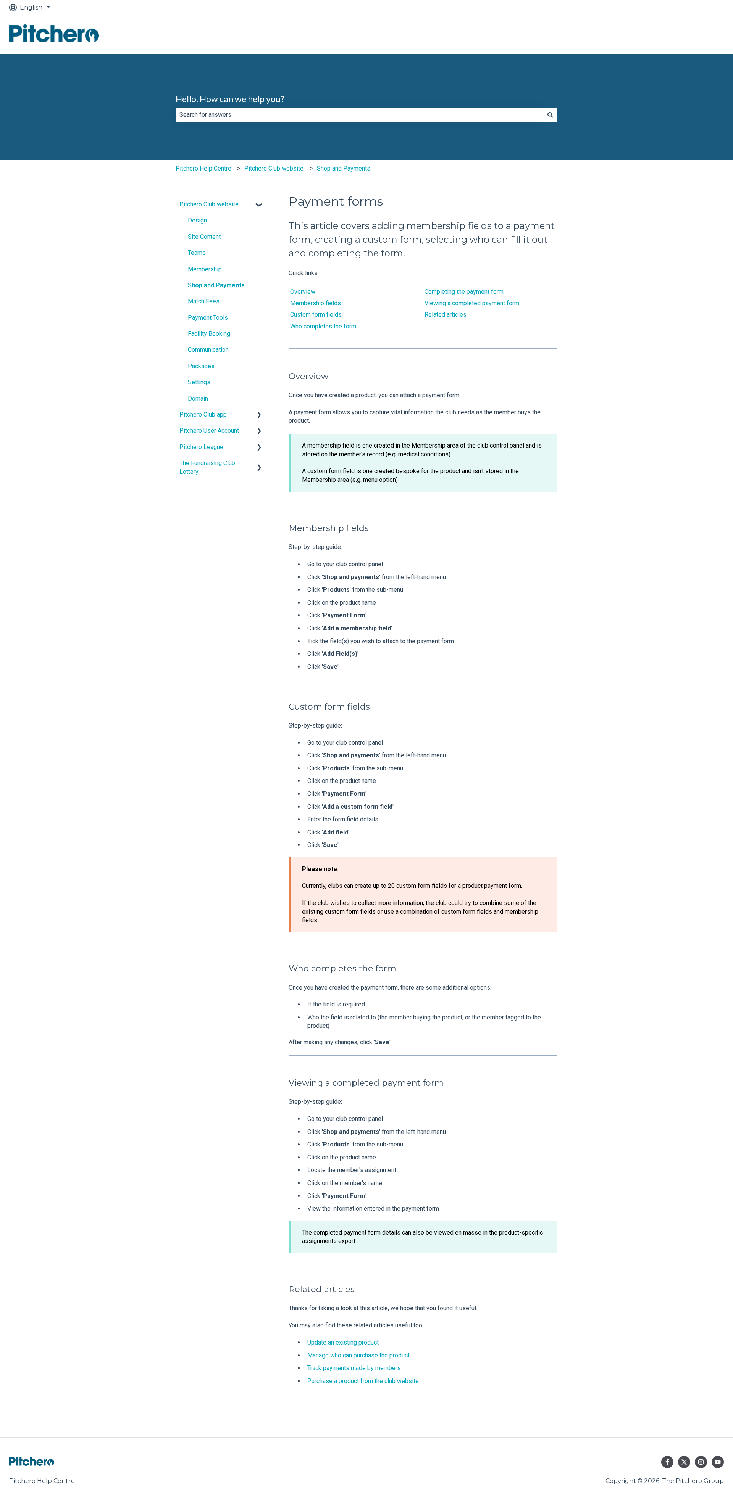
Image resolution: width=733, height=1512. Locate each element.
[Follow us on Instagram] (701, 1462)
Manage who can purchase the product (358, 1355)
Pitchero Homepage (685, 34)
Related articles (446, 314)
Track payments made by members (354, 1368)
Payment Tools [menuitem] (208, 317)
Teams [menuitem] (197, 252)
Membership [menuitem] (205, 269)
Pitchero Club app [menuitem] (203, 414)
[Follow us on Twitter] (684, 1462)
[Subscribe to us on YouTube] (718, 1462)
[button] (259, 205)
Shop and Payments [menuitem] (216, 285)
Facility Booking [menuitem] (209, 333)
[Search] (550, 115)
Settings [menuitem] (199, 382)
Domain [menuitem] (198, 398)
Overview (302, 291)
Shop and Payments (343, 168)
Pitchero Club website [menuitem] (209, 204)
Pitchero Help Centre (203, 168)
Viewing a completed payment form (472, 303)
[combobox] (359, 115)
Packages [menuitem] (201, 366)
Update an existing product (343, 1342)
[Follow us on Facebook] (667, 1462)
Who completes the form (323, 326)
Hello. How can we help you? (230, 98)
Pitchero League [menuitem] (201, 447)
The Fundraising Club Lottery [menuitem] (207, 467)
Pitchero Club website (274, 168)
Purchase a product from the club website (363, 1381)
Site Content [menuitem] (204, 236)
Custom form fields (316, 314)
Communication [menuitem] (208, 349)
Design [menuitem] (197, 220)
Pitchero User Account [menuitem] (209, 430)
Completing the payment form (464, 291)
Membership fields (315, 303)
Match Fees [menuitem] (204, 301)
